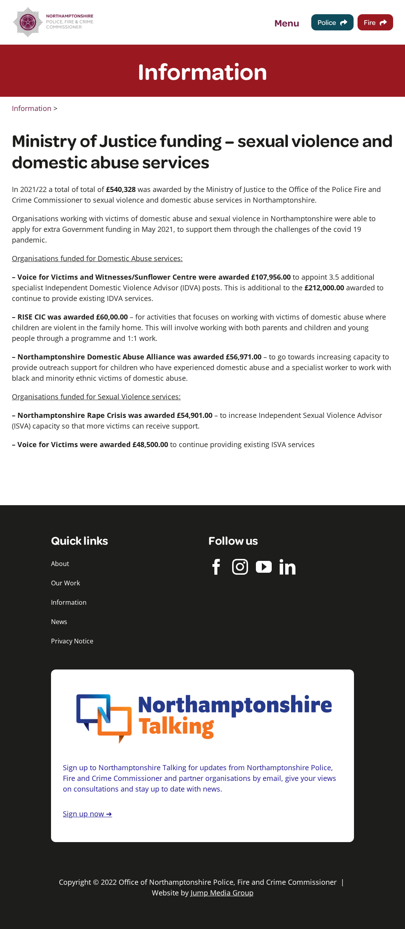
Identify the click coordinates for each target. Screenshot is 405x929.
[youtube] (264, 567)
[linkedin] (287, 567)
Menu (286, 22)
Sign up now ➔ (87, 813)
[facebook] (216, 567)
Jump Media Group (222, 892)
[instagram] (240, 567)
